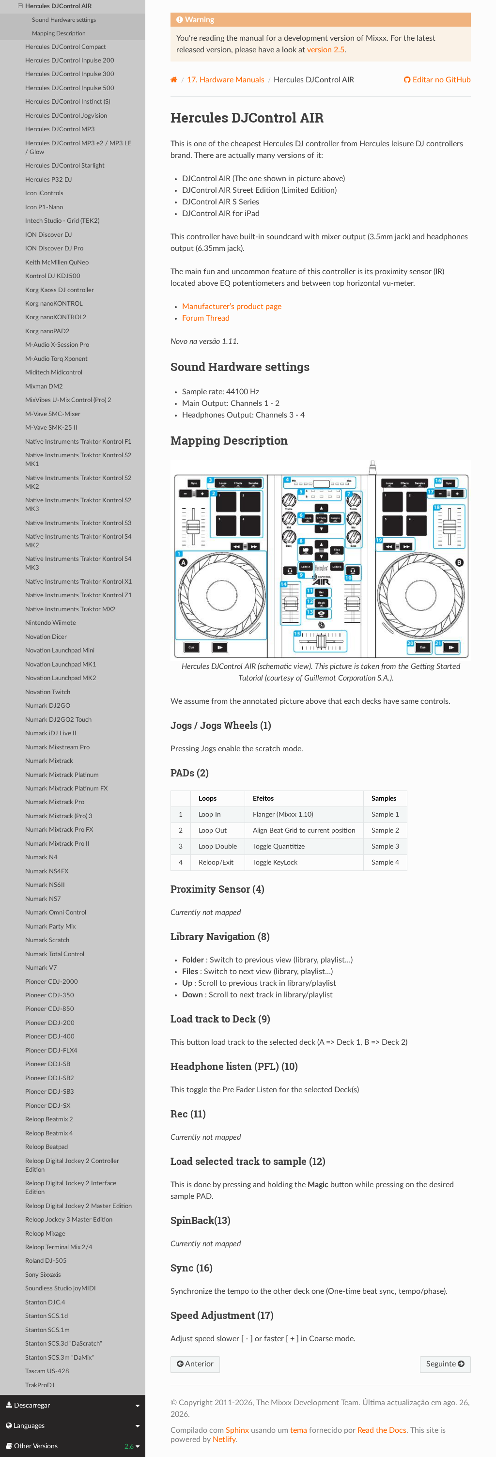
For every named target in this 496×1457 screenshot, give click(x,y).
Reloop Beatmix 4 (49, 1134)
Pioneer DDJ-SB (47, 1064)
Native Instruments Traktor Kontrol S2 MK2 (78, 482)
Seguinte (442, 1364)
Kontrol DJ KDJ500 (52, 276)
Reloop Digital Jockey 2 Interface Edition (70, 1187)
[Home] (174, 80)
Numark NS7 (43, 899)
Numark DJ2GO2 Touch (58, 720)
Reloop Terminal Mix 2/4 (59, 1247)
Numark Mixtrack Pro (54, 802)
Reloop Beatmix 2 (49, 1119)
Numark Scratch (47, 940)
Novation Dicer (46, 637)
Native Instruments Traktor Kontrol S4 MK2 (78, 541)
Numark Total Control (54, 954)
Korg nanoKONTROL (54, 304)
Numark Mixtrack (49, 761)
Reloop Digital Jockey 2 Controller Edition (72, 1165)
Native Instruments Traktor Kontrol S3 (78, 523)
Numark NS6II (45, 885)
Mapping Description (59, 33)
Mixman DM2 (44, 387)
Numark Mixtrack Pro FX (59, 830)
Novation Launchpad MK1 (60, 665)
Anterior (199, 1364)
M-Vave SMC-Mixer (52, 414)
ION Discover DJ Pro (54, 249)
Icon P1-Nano (44, 207)
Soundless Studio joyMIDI (60, 1289)
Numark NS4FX (46, 871)
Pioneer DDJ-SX (47, 1106)
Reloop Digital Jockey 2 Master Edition (78, 1206)
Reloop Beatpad (46, 1147)
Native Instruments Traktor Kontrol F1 (78, 442)
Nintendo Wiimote (50, 623)
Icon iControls (44, 193)
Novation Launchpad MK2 (60, 678)
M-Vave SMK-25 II (51, 428)
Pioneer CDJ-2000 (51, 982)
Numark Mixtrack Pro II (57, 844)
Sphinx (237, 1430)
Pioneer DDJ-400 (50, 1037)
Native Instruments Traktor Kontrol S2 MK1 (78, 459)
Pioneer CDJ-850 (49, 1009)
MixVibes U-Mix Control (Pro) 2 (68, 400)
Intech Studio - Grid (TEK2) (62, 221)
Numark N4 (41, 857)
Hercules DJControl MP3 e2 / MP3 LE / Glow (78, 147)
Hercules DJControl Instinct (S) (67, 102)
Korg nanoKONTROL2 (56, 317)
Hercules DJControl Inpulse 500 (69, 88)
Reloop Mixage (45, 1234)
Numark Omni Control (55, 913)
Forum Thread (206, 318)
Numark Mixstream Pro (57, 747)
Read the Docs (381, 1430)
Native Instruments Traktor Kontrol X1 (78, 582)
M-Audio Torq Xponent (56, 359)
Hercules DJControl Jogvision (66, 116)
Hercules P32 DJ (48, 180)
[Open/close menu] (20, 6)
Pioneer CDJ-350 (49, 995)
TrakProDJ (40, 1385)
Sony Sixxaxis (43, 1275)
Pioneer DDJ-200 (50, 1023)
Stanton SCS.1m (47, 1330)
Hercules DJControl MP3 (60, 129)
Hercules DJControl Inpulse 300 (69, 74)
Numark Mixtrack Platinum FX (66, 789)
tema (298, 1430)
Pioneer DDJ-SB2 (49, 1078)
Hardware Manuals (225, 80)
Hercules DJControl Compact (65, 47)
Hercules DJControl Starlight (65, 166)
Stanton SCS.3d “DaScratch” (63, 1344)
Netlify (224, 1439)
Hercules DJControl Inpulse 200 (69, 61)
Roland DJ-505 (46, 1261)
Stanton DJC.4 (45, 1303)
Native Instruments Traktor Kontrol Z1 (78, 595)
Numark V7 (41, 968)
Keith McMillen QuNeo (57, 263)
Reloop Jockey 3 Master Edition (68, 1220)
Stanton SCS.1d (46, 1316)
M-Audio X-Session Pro (57, 345)
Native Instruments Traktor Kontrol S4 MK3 (78, 563)
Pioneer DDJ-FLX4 (51, 1051)
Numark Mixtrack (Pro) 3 (59, 816)
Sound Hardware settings (64, 20)
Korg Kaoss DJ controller (59, 290)
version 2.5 (325, 50)
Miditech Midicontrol (53, 373)
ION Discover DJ (48, 235)
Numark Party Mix (50, 927)
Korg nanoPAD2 (47, 331)
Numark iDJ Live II (51, 733)
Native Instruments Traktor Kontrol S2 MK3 (78, 504)
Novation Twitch (47, 692)
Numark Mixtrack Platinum (62, 775)
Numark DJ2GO (47, 706)
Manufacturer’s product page (231, 306)
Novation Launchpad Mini (59, 651)
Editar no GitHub (441, 80)
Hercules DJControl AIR (58, 6)
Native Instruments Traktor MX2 (70, 609)
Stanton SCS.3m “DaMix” (59, 1358)
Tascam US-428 (47, 1371)
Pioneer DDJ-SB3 (49, 1092)
